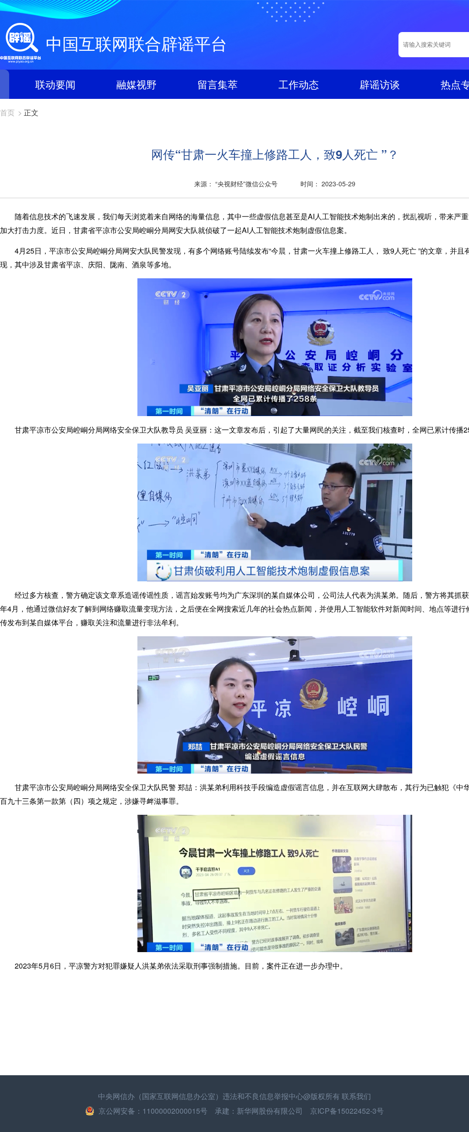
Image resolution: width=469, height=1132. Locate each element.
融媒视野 (136, 84)
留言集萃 (217, 84)
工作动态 (298, 84)
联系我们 (356, 1096)
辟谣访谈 (380, 84)
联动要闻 (55, 84)
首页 (7, 112)
